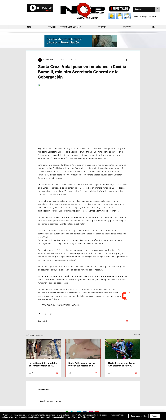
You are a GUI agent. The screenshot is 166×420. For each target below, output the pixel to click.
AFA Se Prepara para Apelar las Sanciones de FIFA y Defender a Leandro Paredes (122, 364)
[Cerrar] (163, 416)
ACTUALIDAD (77, 305)
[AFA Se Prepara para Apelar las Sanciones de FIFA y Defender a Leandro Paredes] (122, 349)
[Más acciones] (126, 59)
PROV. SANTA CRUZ (63, 305)
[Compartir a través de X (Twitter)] (45, 313)
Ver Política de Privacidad (87, 417)
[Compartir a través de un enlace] (51, 313)
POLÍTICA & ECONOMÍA (47, 305)
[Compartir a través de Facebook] (39, 313)
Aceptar (155, 416)
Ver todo (137, 335)
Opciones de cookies (139, 416)
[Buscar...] (157, 9)
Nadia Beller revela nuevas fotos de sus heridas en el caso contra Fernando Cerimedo (81, 364)
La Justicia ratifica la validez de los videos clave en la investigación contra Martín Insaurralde (43, 364)
